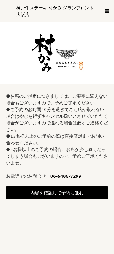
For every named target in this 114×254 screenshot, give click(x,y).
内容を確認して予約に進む (57, 192)
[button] (57, 193)
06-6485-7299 (65, 176)
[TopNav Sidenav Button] (107, 11)
